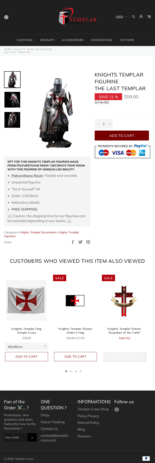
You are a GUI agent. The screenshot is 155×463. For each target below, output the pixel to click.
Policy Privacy (88, 416)
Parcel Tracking (53, 422)
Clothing (24, 40)
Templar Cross (24, 458)
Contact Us (49, 428)
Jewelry (47, 40)
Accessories (73, 40)
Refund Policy (88, 422)
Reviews (84, 436)
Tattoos (127, 40)
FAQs (45, 415)
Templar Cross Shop (93, 409)
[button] (66, 371)
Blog (81, 429)
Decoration (101, 40)
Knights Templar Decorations (38, 232)
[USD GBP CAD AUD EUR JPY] (121, 17)
